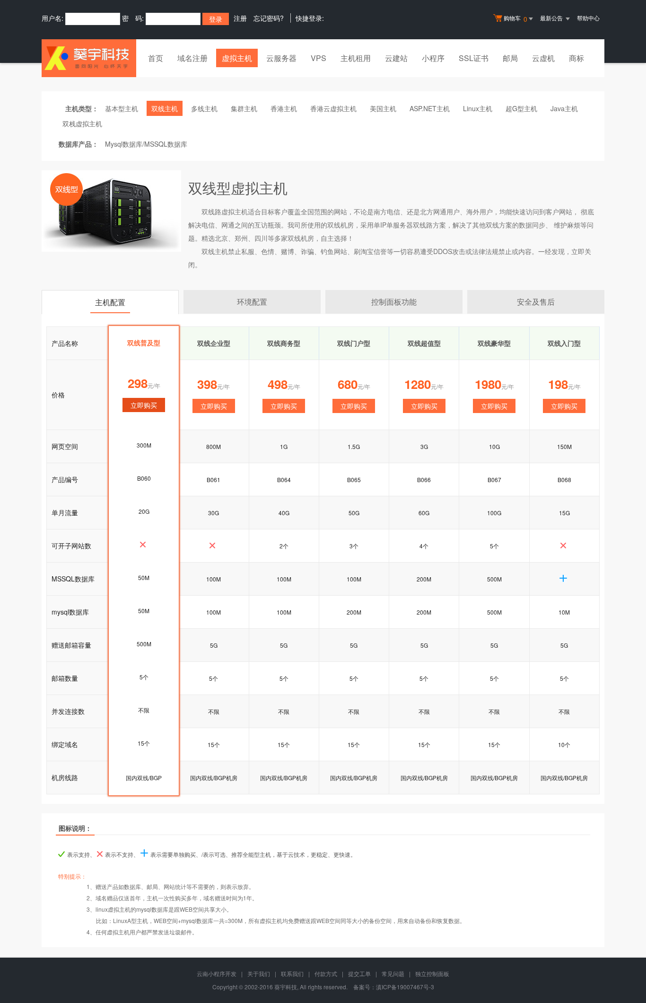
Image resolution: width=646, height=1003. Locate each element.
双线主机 (164, 108)
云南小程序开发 (216, 973)
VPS (318, 58)
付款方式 (325, 973)
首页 (155, 58)
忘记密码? (268, 18)
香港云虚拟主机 (333, 108)
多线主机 (204, 108)
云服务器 (281, 58)
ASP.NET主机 (430, 108)
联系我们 (292, 973)
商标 (576, 58)
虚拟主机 (237, 58)
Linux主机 (477, 108)
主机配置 (110, 302)
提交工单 (359, 973)
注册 (240, 18)
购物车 (515, 19)
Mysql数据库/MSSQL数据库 (146, 144)
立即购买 (214, 406)
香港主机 (284, 108)
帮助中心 (588, 18)
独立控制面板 (432, 973)
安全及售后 (536, 301)
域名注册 (192, 58)
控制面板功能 (394, 301)
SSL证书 (474, 58)
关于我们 (258, 973)
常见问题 (393, 973)
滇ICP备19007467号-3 (405, 987)
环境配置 (252, 301)
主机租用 (355, 58)
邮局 (510, 58)
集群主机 (244, 108)
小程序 (433, 58)
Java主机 (564, 108)
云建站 (396, 58)
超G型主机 (521, 108)
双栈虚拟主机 (82, 123)
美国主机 (383, 108)
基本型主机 (121, 108)
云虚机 (543, 58)
